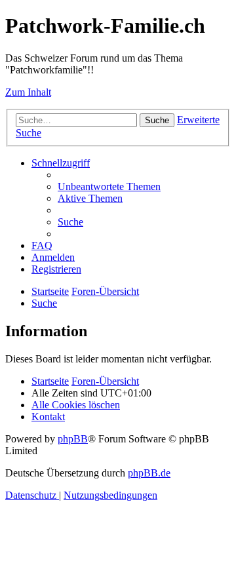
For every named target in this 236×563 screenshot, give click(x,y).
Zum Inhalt (28, 92)
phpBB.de (149, 472)
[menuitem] (109, 186)
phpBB (73, 438)
